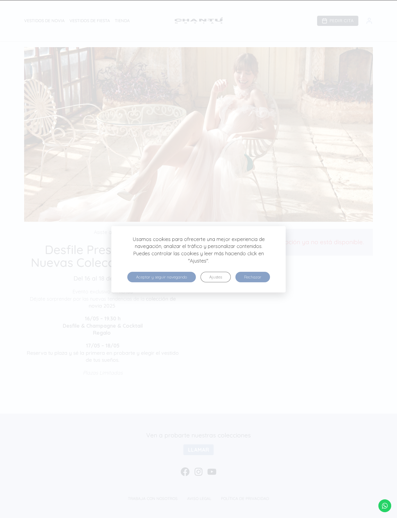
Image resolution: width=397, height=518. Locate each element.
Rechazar (252, 277)
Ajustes (215, 277)
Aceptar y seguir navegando (161, 277)
